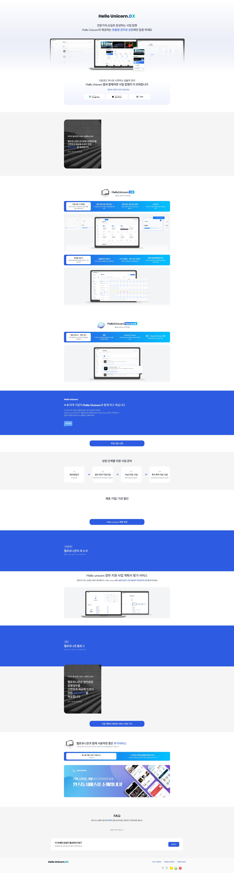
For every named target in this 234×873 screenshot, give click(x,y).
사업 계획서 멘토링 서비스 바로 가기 (117, 723)
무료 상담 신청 (117, 443)
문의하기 (173, 844)
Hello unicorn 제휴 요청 (117, 522)
